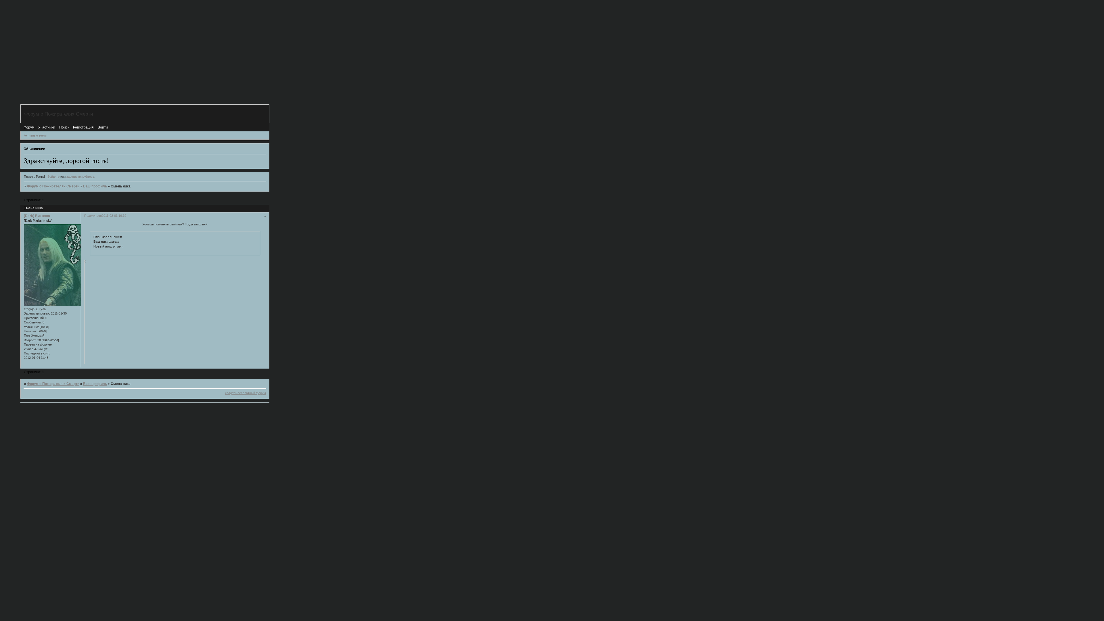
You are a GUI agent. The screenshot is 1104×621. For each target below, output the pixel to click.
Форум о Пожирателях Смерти (53, 186)
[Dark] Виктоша (37, 216)
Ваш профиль (95, 186)
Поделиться (93, 215)
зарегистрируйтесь (80, 176)
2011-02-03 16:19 (114, 215)
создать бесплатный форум (245, 393)
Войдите (53, 176)
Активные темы (35, 135)
